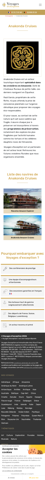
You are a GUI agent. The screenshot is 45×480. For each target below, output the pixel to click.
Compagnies (9, 16)
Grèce (36, 401)
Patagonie (5, 416)
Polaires (15, 416)
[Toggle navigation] (40, 5)
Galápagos (27, 401)
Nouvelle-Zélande (8, 412)
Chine (33, 393)
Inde (16, 404)
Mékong (11, 408)
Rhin (3, 419)
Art (2, 435)
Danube (13, 397)
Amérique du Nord (8, 386)
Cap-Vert (24, 393)
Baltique (14, 393)
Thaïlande (37, 419)
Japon (38, 404)
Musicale (4, 439)
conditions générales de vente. (24, 363)
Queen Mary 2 (37, 416)
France (17, 401)
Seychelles (26, 419)
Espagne (38, 397)
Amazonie (26, 382)
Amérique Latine (26, 386)
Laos (3, 408)
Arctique (26, 389)
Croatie (4, 397)
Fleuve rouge (6, 401)
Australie (5, 393)
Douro (21, 397)
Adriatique (5, 382)
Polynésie (25, 416)
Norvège (28, 408)
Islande (24, 404)
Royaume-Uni (13, 419)
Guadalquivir (6, 404)
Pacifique (36, 412)
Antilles (17, 389)
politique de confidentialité (33, 368)
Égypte (29, 397)
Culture (10, 435)
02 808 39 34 (32, 12)
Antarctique (6, 389)
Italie (31, 404)
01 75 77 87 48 (16, 12)
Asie (34, 389)
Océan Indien (23, 412)
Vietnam (4, 423)
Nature (14, 439)
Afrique (16, 382)
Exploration (20, 435)
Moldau (20, 408)
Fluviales (31, 435)
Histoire (40, 435)
